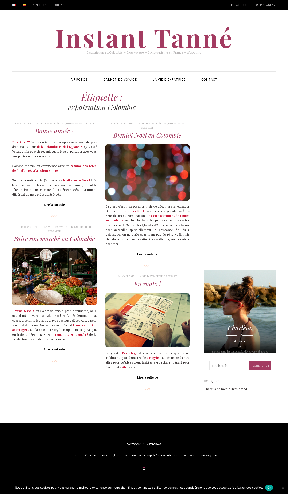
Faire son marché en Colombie (54, 238)
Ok (269, 487)
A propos (39, 5)
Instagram (268, 5)
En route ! (147, 283)
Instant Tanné (97, 455)
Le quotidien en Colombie (78, 123)
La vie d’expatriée (169, 79)
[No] (283, 488)
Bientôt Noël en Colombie (147, 135)
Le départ (170, 276)
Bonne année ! (54, 131)
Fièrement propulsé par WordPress (154, 455)
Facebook (241, 5)
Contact (59, 5)
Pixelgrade (210, 455)
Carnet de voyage (120, 79)
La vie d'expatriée (48, 123)
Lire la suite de (54, 205)
